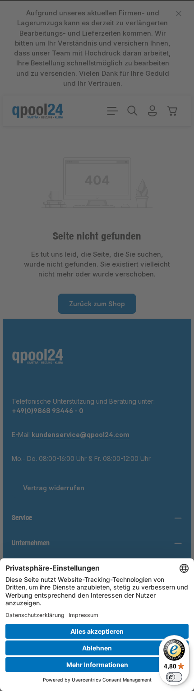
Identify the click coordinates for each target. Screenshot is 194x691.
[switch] (174, 677)
